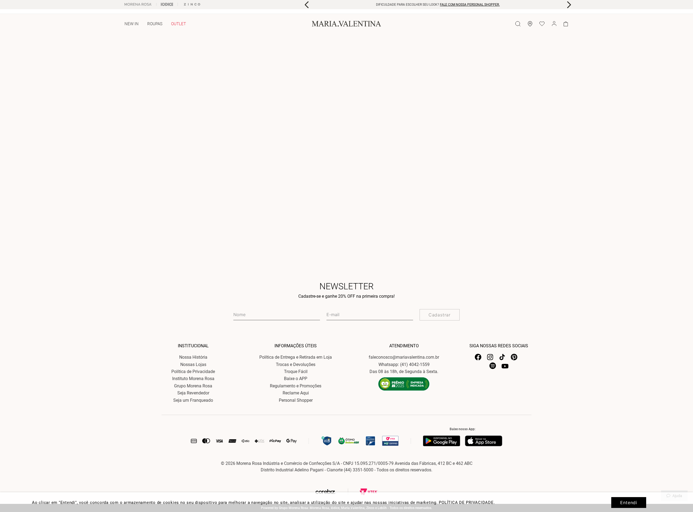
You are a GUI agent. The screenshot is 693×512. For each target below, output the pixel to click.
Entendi (628, 502)
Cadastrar (440, 314)
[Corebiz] (337, 491)
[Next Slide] (569, 4)
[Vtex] (369, 491)
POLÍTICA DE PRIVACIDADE (466, 502)
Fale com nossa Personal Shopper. (470, 5)
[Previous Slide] (307, 4)
